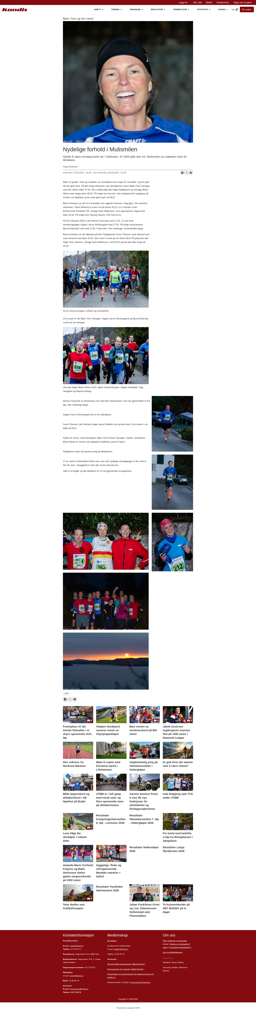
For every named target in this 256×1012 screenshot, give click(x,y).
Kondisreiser (223, 2)
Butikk (209, 2)
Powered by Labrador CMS (128, 1008)
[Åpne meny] (237, 10)
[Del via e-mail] (191, 173)
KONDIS (221, 9)
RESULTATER (157, 9)
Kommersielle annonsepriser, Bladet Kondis (126, 964)
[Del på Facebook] (182, 173)
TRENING (115, 9)
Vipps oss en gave (242, 2)
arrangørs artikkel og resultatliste (91, 311)
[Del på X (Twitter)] (187, 173)
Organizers (145, 982)
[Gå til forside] (14, 9)
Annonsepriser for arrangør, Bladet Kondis (125, 969)
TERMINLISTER (180, 9)
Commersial (135, 982)
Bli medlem (247, 9)
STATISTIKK (202, 9)
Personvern (168, 957)
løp (66, 694)
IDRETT (97, 9)
